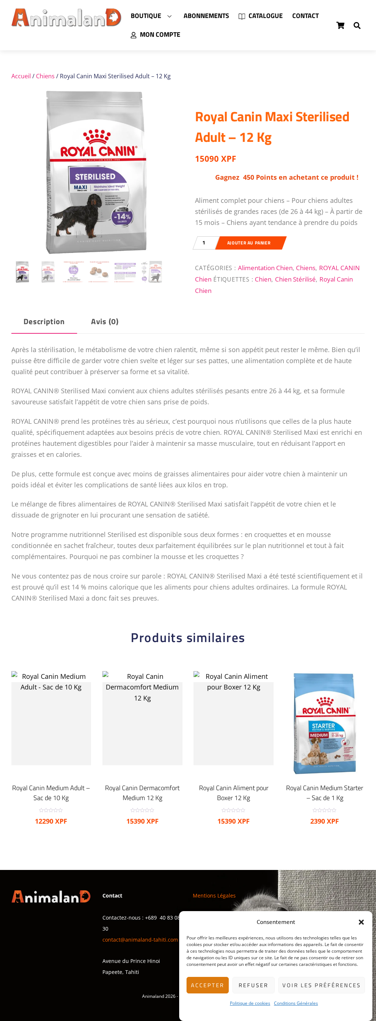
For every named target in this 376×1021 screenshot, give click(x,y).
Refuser (253, 985)
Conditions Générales (296, 1003)
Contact (305, 16)
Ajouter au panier (248, 242)
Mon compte (159, 34)
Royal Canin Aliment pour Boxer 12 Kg (233, 793)
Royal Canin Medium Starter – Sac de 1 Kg (324, 793)
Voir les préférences (321, 985)
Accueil (21, 76)
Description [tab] (44, 321)
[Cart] (340, 25)
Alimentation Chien (265, 267)
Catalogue (265, 16)
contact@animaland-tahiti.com (140, 939)
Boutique (146, 16)
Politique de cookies (250, 1003)
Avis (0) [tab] (105, 321)
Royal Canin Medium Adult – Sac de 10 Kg (51, 793)
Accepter (207, 985)
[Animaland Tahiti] (66, 23)
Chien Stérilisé (295, 279)
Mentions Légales (214, 895)
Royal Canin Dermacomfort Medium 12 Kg (142, 793)
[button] (361, 922)
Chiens (45, 76)
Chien (263, 279)
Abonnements (206, 16)
